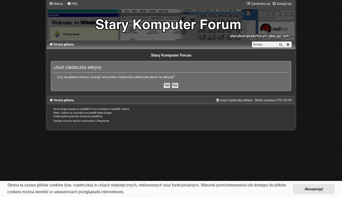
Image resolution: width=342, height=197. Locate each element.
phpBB (84, 109)
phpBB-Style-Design (100, 112)
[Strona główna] (171, 21)
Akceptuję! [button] (314, 189)
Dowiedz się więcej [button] (143, 192)
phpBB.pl (97, 116)
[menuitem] (72, 4)
